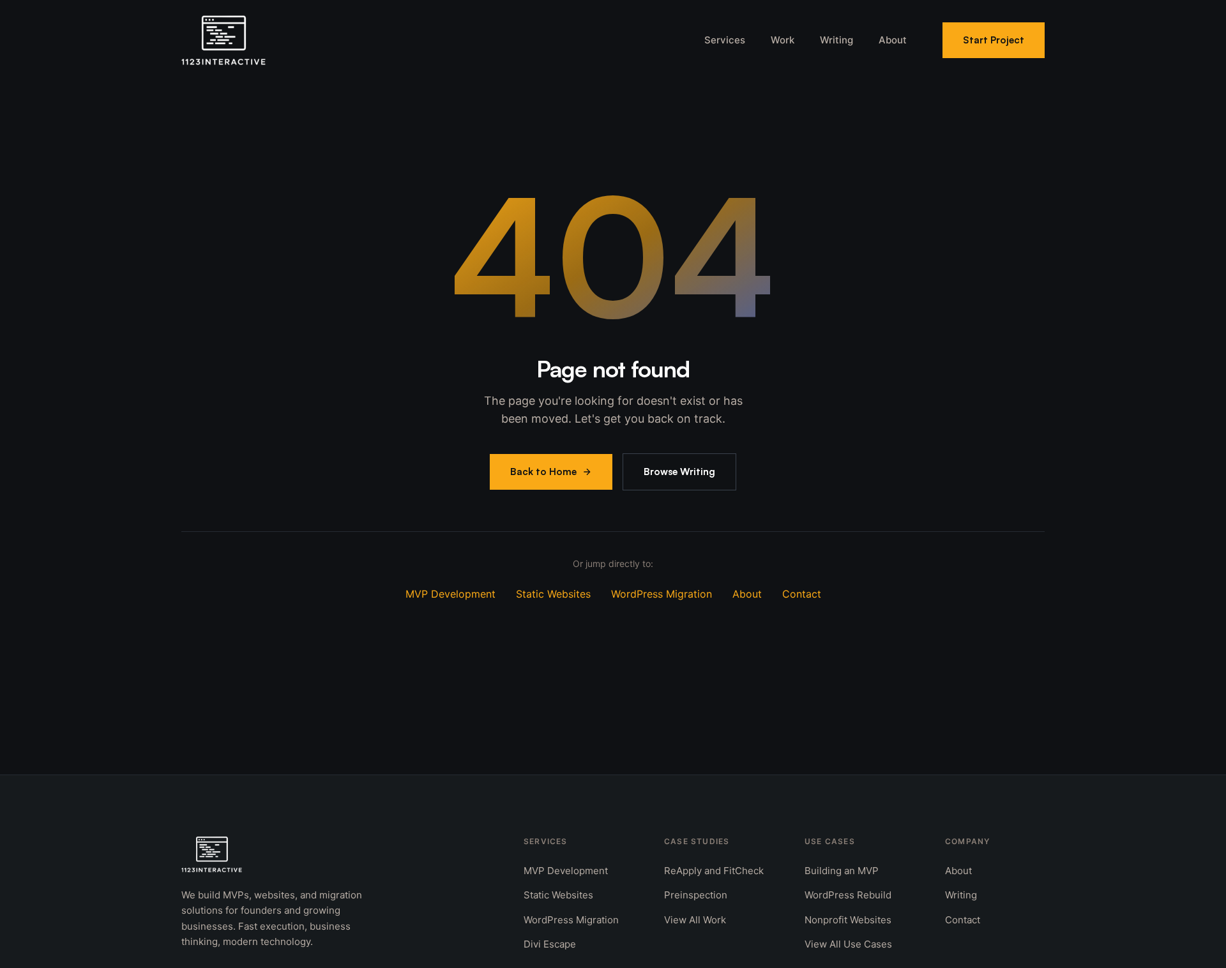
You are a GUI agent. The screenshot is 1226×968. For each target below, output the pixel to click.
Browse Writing (679, 471)
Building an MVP (842, 871)
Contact (801, 593)
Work (782, 40)
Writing (836, 40)
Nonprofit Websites (848, 920)
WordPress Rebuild (848, 895)
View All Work (695, 920)
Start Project (993, 40)
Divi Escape (550, 944)
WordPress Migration (661, 593)
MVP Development (450, 593)
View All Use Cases (848, 944)
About (893, 40)
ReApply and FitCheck (714, 871)
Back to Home (543, 471)
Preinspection (695, 895)
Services (724, 40)
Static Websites (553, 593)
